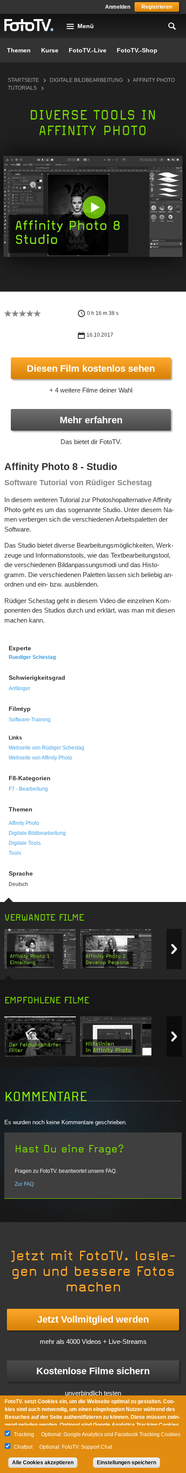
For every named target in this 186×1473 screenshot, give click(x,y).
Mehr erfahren (91, 420)
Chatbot (23, 1447)
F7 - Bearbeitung (28, 789)
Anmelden (117, 7)
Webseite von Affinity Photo (40, 758)
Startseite (23, 80)
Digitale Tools (25, 843)
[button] (93, 207)
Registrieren (156, 7)
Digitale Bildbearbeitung (86, 80)
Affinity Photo (24, 823)
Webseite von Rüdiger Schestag (46, 748)
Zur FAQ (24, 1184)
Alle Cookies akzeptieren (43, 1463)
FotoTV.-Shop (137, 50)
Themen (19, 50)
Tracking (24, 1434)
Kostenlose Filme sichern (93, 1371)
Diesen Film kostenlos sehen (91, 368)
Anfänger (19, 688)
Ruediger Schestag (32, 657)
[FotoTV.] (29, 25)
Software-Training (30, 720)
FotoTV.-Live (87, 50)
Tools (15, 853)
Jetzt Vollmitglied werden (93, 1319)
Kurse (49, 50)
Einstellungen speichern (126, 1463)
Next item (174, 949)
